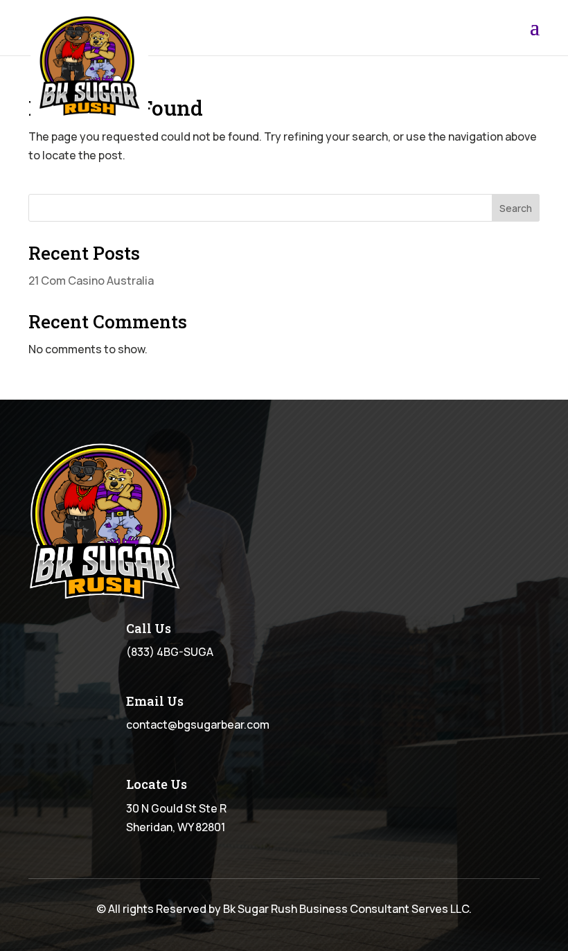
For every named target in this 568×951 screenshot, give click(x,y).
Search (515, 208)
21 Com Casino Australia (91, 280)
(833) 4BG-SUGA (169, 651)
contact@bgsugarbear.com (197, 724)
